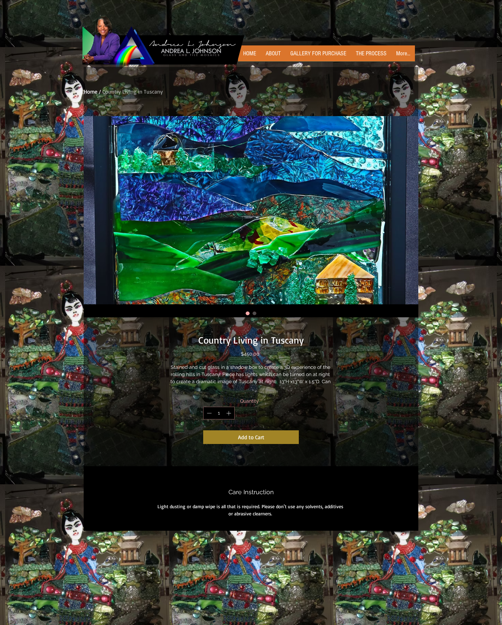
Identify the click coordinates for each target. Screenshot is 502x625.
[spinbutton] (219, 413)
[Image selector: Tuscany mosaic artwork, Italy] (254, 313)
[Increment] (229, 413)
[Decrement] (208, 413)
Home (90, 91)
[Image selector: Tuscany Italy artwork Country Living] (247, 313)
